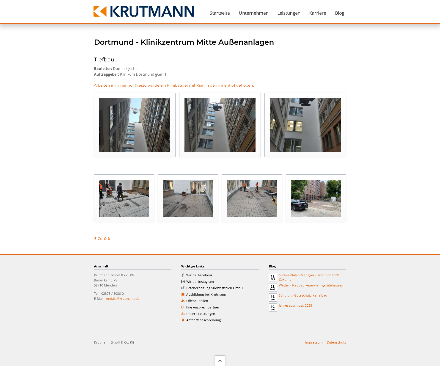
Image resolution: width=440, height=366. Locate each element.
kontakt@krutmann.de (122, 298)
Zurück (104, 238)
